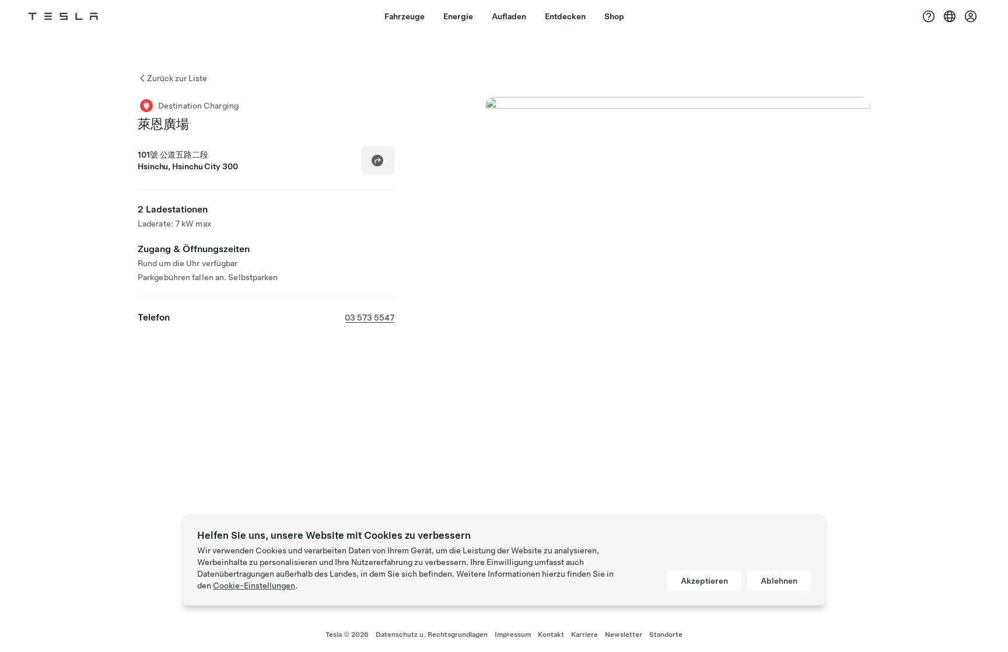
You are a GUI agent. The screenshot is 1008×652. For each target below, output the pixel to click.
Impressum (513, 634)
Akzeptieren (704, 580)
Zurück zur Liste (177, 78)
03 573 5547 (369, 317)
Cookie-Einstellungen (254, 585)
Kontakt (551, 634)
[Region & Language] (949, 16)
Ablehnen (779, 580)
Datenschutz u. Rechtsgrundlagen (432, 634)
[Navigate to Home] (63, 16)
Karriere (584, 634)
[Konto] (970, 16)
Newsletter (623, 634)
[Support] (928, 16)
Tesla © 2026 (347, 634)
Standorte (665, 634)
